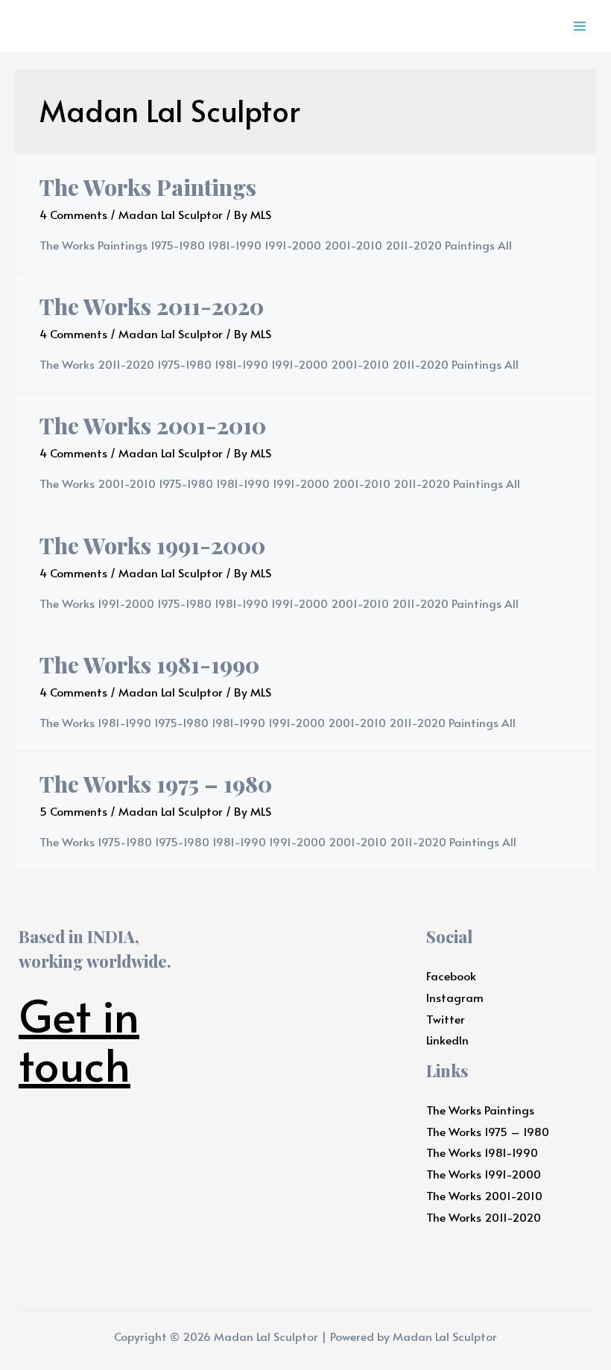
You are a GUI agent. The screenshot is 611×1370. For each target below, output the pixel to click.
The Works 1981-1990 (149, 664)
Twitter (445, 1019)
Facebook (451, 975)
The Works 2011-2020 (151, 306)
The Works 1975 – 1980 (155, 784)
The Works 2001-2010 (152, 425)
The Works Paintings (147, 187)
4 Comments (73, 214)
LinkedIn (447, 1039)
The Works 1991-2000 (152, 545)
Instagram (455, 997)
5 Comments (73, 811)
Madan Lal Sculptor (170, 214)
